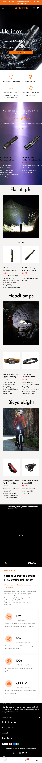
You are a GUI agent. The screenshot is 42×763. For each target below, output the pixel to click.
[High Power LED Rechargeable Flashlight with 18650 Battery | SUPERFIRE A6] (10, 143)
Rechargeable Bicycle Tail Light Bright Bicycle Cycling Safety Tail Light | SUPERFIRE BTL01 (11, 482)
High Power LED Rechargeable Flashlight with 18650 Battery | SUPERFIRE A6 (8, 158)
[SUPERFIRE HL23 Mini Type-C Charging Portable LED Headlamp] (11, 361)
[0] (26, 760)
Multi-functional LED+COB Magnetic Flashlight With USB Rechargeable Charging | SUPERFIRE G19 (11, 269)
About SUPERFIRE (10, 570)
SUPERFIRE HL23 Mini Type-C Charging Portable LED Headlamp (10, 375)
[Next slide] (41, 41)
